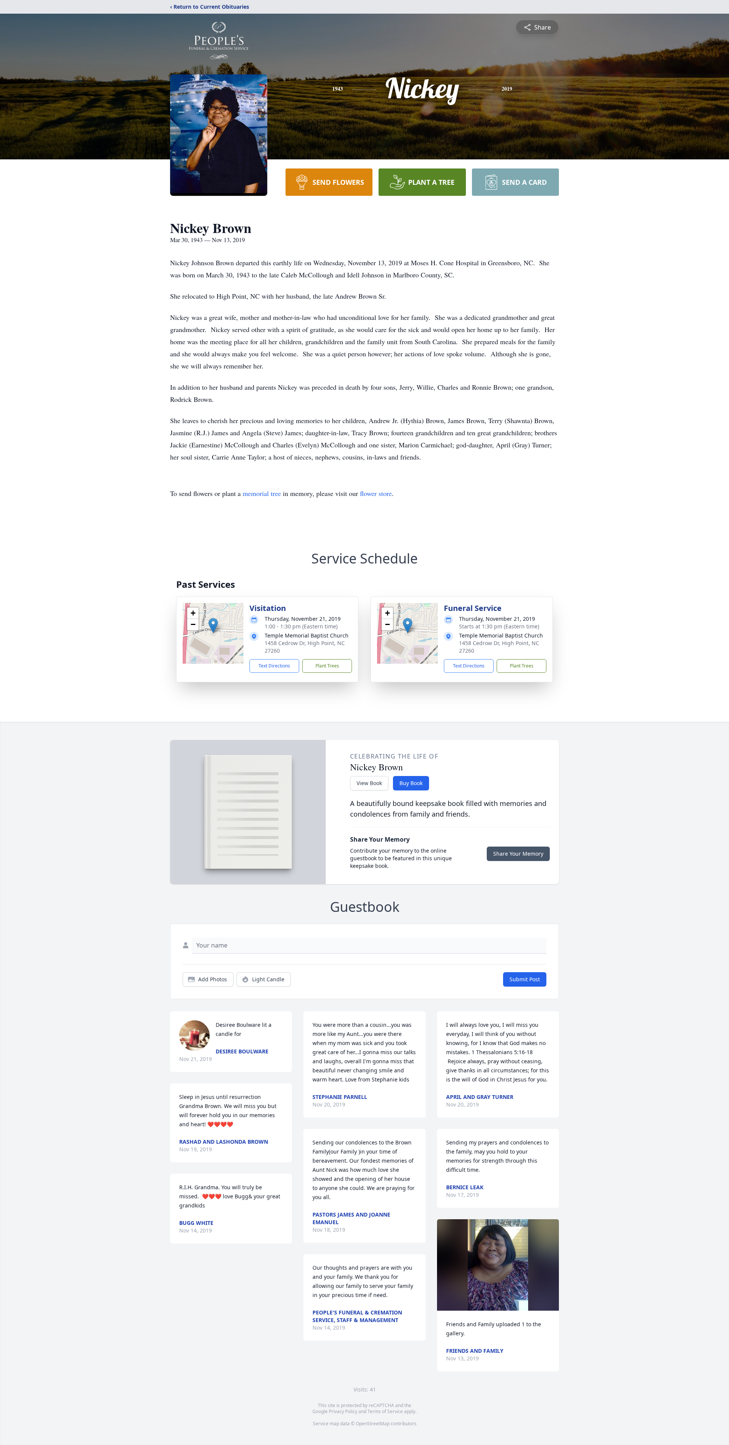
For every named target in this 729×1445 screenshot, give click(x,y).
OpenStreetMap (373, 1423)
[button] (213, 625)
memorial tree (262, 493)
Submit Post (525, 979)
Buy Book (411, 783)
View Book (369, 783)
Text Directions (274, 666)
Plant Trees (327, 666)
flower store (376, 493)
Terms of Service (385, 1411)
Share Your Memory (518, 853)
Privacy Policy (343, 1411)
